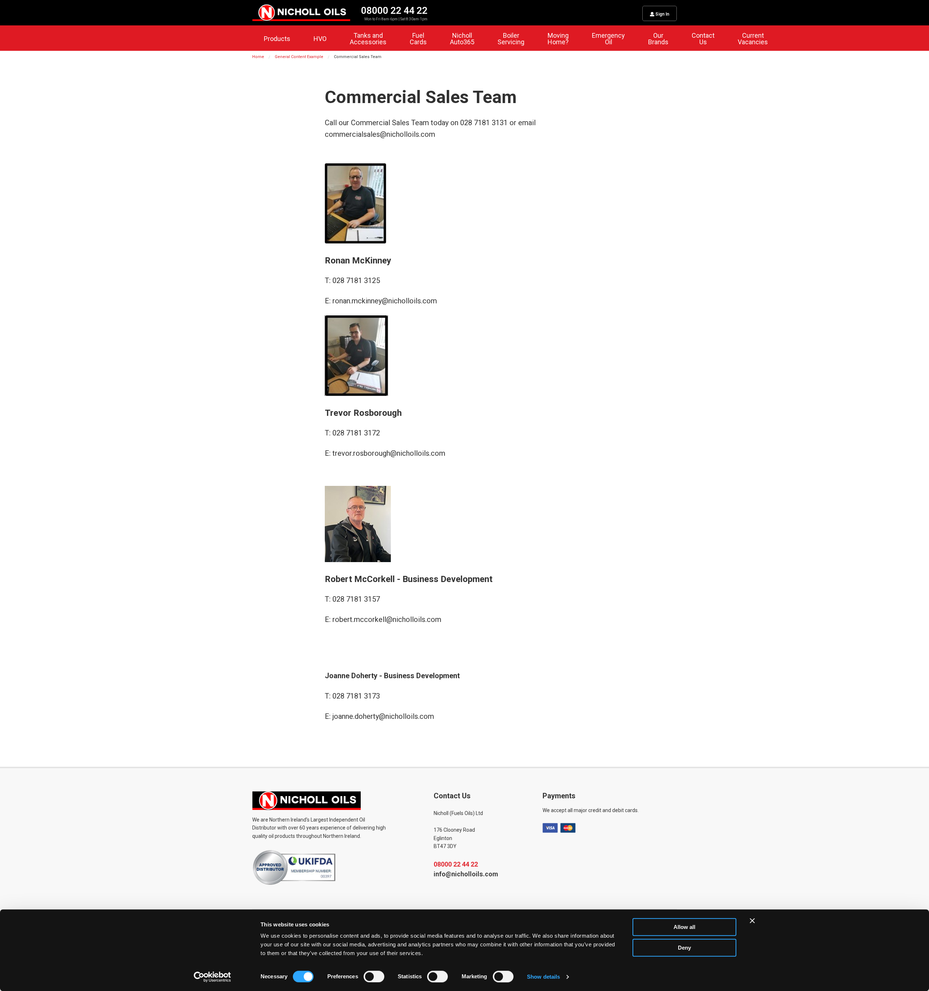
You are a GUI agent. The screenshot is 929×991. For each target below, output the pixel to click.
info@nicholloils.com (466, 874)
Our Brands (658, 39)
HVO (320, 38)
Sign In (661, 14)
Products (277, 38)
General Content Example (299, 56)
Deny (684, 948)
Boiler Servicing (511, 39)
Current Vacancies (753, 39)
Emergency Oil (608, 39)
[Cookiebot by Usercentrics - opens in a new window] (212, 976)
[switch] (374, 976)
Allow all (684, 927)
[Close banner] (752, 920)
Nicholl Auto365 (462, 39)
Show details (543, 977)
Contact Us (703, 39)
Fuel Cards (418, 39)
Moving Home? (558, 39)
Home (258, 56)
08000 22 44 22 (456, 864)
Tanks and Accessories (368, 39)
